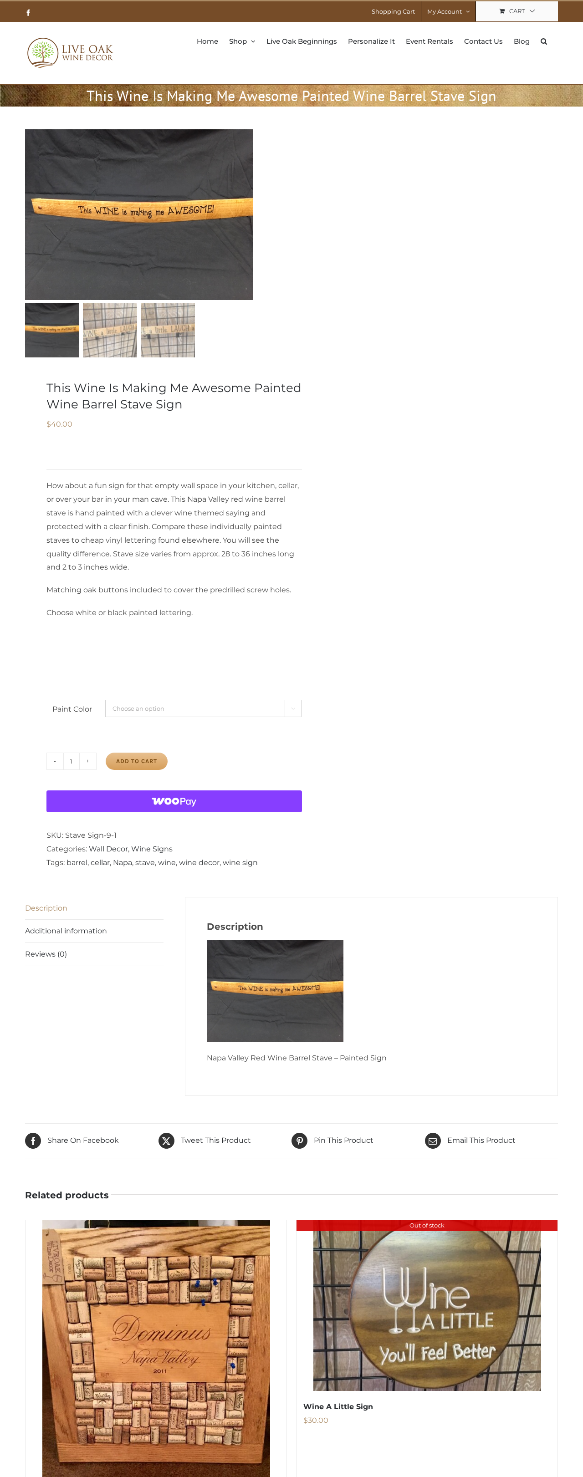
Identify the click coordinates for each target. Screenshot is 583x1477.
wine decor (199, 862)
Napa (122, 862)
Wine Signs (152, 849)
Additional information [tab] (66, 931)
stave (145, 862)
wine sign (240, 862)
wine (167, 862)
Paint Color (72, 709)
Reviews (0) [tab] (46, 954)
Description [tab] (46, 908)
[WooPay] (174, 801)
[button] (544, 41)
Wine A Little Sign (338, 1406)
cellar (100, 862)
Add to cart (136, 761)
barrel (76, 862)
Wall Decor (108, 849)
